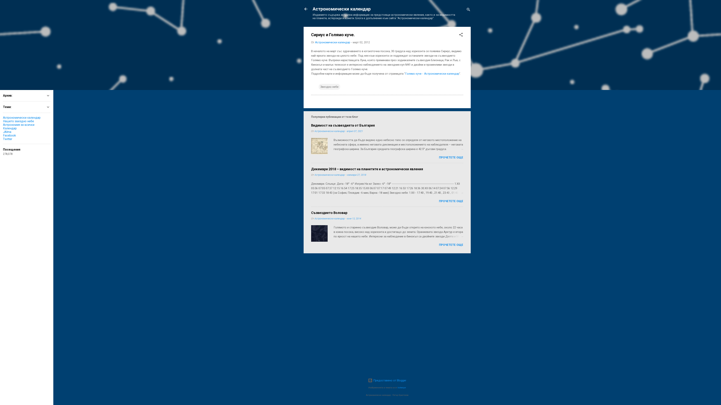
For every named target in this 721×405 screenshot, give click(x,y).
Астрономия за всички (18, 125)
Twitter (7, 139)
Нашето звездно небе (18, 121)
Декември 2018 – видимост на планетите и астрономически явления (367, 169)
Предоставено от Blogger (389, 380)
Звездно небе (329, 86)
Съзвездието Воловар (329, 213)
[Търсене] (468, 10)
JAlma (7, 132)
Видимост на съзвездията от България (343, 125)
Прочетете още (451, 157)
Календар (10, 128)
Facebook (9, 135)
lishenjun (402, 387)
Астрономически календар (342, 9)
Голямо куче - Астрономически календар (432, 73)
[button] (461, 35)
